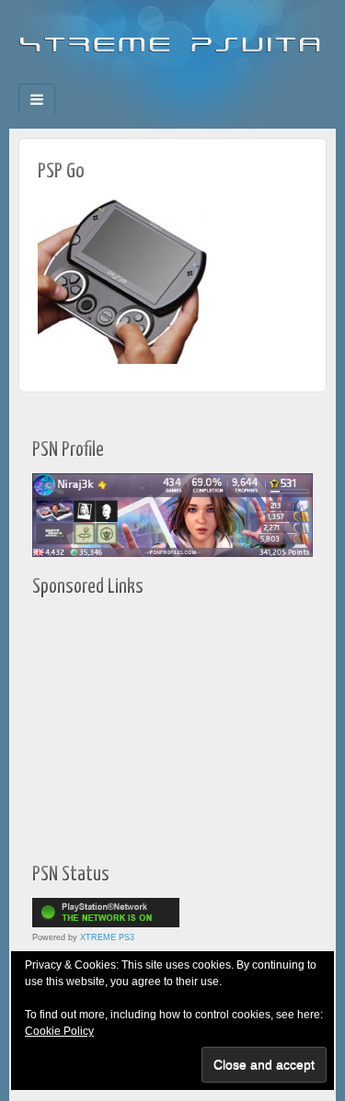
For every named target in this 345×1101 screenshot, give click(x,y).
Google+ (160, 78)
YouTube (210, 78)
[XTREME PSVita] (172, 36)
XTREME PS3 (107, 937)
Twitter (185, 78)
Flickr (135, 78)
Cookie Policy (59, 1031)
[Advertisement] (147, 725)
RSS (235, 78)
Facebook (110, 78)
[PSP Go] (122, 278)
